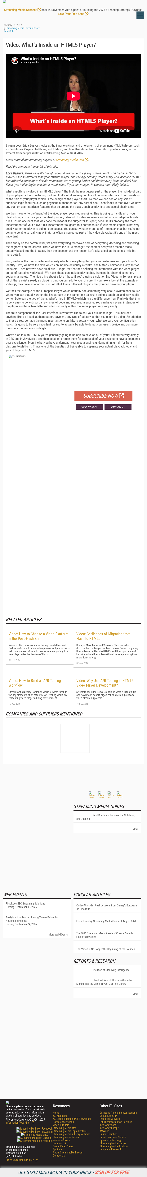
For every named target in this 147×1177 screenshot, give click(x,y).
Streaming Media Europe (113, 1143)
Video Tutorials (61, 1124)
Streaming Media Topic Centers (70, 1131)
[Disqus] (73, 469)
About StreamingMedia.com (68, 1152)
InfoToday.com (108, 1124)
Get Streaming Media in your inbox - (73, 1172)
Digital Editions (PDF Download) (72, 1118)
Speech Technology (110, 1140)
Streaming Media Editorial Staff (23, 28)
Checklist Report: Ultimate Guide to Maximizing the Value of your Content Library (104, 982)
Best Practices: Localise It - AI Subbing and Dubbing (105, 817)
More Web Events (58, 934)
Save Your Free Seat (71, 14)
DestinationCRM (108, 1115)
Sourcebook (59, 1143)
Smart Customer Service (113, 1137)
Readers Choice (61, 1140)
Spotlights (58, 1149)
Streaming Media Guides (66, 1137)
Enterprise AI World (110, 1118)
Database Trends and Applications (118, 1112)
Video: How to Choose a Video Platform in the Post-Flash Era (38, 636)
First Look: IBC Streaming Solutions (25, 903)
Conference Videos (63, 1121)
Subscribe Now (100, 396)
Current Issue (89, 407)
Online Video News (63, 1146)
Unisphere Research (111, 1149)
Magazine (60, 1115)
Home (56, 1112)
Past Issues (118, 407)
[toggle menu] (140, 15)
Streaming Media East (70, 160)
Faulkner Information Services (116, 1121)
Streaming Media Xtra (64, 1128)
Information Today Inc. (18, 1122)
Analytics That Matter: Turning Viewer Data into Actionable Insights (32, 919)
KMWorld (104, 1131)
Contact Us (59, 1155)
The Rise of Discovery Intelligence (111, 970)
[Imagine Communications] (75, 738)
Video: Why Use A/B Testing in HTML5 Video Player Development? (105, 683)
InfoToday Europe (109, 1128)
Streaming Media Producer (114, 1146)
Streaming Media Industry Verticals (71, 1134)
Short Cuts (8, 31)
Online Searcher (108, 1134)
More (135, 829)
